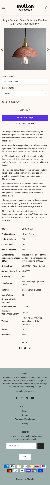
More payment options (25, 124)
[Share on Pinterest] (30, 348)
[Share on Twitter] (25, 348)
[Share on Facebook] (20, 348)
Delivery (25, 411)
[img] (17, 397)
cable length (8, 88)
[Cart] (46, 8)
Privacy (25, 423)
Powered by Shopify (25, 479)
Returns (25, 415)
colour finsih (8, 76)
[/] (25, 7)
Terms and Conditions (25, 419)
